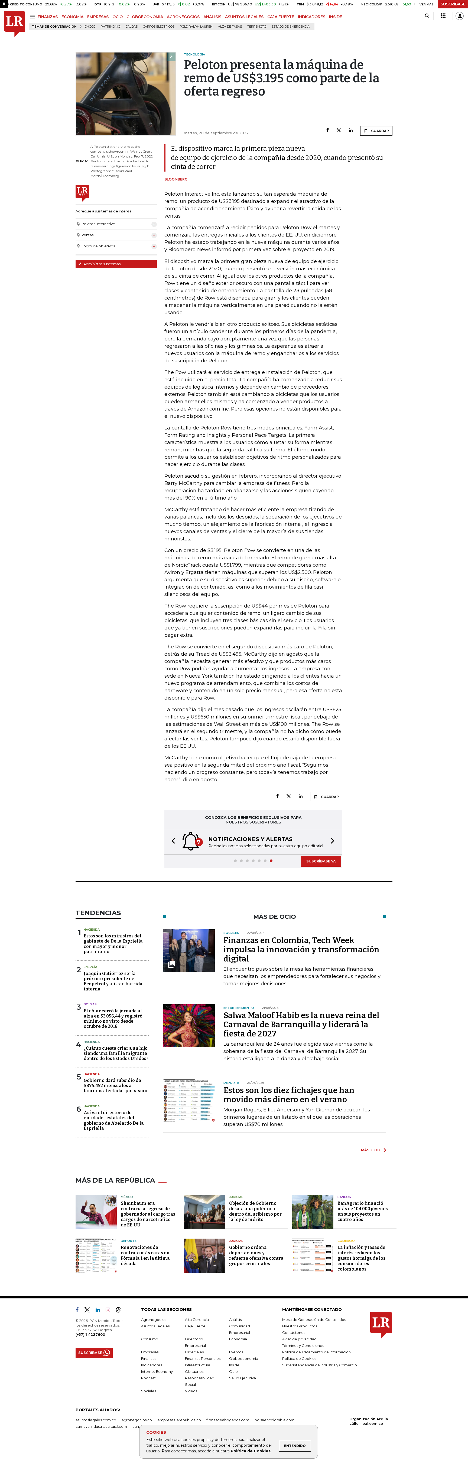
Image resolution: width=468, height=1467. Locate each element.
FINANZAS (48, 16)
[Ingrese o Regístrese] (460, 16)
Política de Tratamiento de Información (316, 1352)
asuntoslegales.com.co (96, 1420)
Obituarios (194, 1371)
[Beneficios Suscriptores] (443, 16)
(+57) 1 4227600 (90, 1334)
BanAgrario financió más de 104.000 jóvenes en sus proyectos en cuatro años (362, 1211)
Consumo (149, 1339)
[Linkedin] (351, 130)
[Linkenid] (100, 1311)
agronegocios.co (137, 1420)
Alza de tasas (230, 26)
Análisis (235, 1319)
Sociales (148, 1391)
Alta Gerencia (197, 1319)
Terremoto (256, 26)
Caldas (132, 26)
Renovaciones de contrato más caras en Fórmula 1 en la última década (145, 1255)
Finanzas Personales (202, 1358)
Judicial (236, 1197)
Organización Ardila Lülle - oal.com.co (368, 1421)
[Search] (427, 16)
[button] (171, 841)
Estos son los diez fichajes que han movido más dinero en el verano (289, 1094)
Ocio (233, 1371)
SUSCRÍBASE (453, 4)
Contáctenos (293, 1332)
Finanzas (148, 1358)
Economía (238, 1339)
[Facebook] (327, 130)
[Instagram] (110, 1311)
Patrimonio (110, 26)
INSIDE (335, 16)
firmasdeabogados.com (227, 1420)
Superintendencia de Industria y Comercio (319, 1365)
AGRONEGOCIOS (183, 16)
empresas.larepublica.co (179, 1420)
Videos (191, 1391)
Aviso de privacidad (299, 1339)
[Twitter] (338, 130)
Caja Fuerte (195, 1326)
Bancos (344, 1197)
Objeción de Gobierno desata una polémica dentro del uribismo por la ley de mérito (255, 1211)
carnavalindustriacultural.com (101, 1426)
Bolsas (90, 1004)
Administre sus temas (102, 264)
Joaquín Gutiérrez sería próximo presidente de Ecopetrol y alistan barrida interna (113, 981)
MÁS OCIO (370, 1150)
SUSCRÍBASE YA (321, 861)
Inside (234, 1365)
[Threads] (120, 1311)
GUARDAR (379, 131)
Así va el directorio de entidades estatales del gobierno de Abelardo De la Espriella (114, 1120)
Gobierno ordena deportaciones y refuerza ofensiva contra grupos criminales (256, 1255)
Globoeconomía (243, 1358)
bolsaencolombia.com (274, 1420)
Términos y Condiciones (303, 1345)
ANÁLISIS (212, 16)
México (127, 1197)
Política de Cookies (251, 1451)
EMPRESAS (98, 16)
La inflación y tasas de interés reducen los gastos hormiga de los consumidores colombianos (361, 1258)
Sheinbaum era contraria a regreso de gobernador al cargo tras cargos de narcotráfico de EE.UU (148, 1214)
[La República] (14, 24)
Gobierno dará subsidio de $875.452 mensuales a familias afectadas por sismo (115, 1085)
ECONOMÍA (72, 16)
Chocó (90, 26)
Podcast (148, 1378)
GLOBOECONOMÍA (144, 16)
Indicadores (151, 1365)
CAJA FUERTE (280, 16)
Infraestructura (197, 1365)
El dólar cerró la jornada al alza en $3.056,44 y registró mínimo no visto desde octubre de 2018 (113, 1018)
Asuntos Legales (155, 1326)
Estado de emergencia (291, 26)
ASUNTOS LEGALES (244, 16)
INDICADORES (311, 16)
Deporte (128, 1241)
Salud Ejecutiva (242, 1378)
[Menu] (33, 16)
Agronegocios (153, 1319)
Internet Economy (157, 1371)
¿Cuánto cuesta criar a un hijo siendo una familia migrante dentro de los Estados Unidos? (116, 1053)
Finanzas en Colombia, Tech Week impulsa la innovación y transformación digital (301, 950)
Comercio (346, 1241)
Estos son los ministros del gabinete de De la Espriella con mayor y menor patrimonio (113, 943)
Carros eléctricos (158, 26)
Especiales (194, 1352)
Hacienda (92, 929)
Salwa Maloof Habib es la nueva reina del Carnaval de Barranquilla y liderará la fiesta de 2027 (301, 1024)
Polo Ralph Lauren (196, 26)
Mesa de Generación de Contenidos (314, 1319)
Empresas (149, 1352)
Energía (90, 967)
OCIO (117, 16)
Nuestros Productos (299, 1326)
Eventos (236, 1352)
